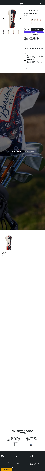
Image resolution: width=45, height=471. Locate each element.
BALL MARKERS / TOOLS (22, 238)
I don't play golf (22, 251)
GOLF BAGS (22, 247)
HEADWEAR (22, 242)
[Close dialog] (34, 219)
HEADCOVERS (22, 234)
